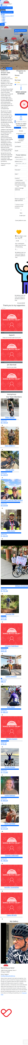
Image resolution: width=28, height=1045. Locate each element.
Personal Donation (21, 136)
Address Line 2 (18, 161)
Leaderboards (4, 8)
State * (16, 174)
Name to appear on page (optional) (20, 199)
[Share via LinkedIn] (5, 68)
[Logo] (6, 2)
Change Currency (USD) (7, 16)
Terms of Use (13, 1000)
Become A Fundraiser (7, 12)
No (25, 186)
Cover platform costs (20, 220)
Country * (17, 178)
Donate (21, 131)
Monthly (24, 127)
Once (17, 127)
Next (21, 213)
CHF (4, 21)
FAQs (2, 10)
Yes (18, 186)
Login (3, 14)
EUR (4, 24)
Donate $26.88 (21, 303)
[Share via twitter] (2, 68)
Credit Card (22, 215)
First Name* (18, 142)
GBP (4, 22)
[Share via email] (3, 68)
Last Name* (18, 146)
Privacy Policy (7, 1000)
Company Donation (21, 139)
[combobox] (21, 180)
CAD (4, 19)
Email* (16, 150)
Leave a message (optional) (19, 188)
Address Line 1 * (19, 157)
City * (16, 165)
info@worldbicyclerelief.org (8, 976)
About (2, 7)
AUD (4, 17)
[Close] (3, 41)
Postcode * (18, 170)
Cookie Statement (20, 1000)
